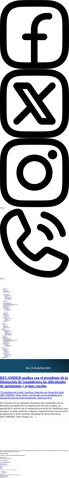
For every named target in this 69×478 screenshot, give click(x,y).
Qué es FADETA (5, 288)
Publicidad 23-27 (7, 315)
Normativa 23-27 (7, 316)
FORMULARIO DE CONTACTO (4, 465)
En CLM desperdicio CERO (6, 302)
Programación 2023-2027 (6, 330)
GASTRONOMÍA (5, 308)
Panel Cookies (2, 477)
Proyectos (3, 292)
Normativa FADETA (6, 320)
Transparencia (3, 312)
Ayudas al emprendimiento (8, 299)
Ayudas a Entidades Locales (8, 297)
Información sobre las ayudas (8, 295)
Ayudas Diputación (5, 301)
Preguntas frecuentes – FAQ (6, 291)
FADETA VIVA (5, 306)
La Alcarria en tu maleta (6, 343)
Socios (4, 289)
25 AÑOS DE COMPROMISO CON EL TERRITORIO (10, 304)
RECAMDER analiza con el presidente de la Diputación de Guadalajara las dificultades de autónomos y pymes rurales (34, 382)
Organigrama (5, 314)
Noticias (3, 311)
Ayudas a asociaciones (7, 298)
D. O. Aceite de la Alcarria (8, 345)
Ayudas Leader (3, 293)
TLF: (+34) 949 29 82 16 (5, 462)
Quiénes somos (3, 287)
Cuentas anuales (5, 321)
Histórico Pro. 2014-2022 (6, 353)
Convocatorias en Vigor (6, 294)
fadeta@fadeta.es (3, 463)
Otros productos (7, 310)
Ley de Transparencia (6, 348)
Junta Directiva (5, 325)
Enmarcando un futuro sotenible (7, 303)
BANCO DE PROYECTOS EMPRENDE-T (9, 340)
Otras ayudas (4, 300)
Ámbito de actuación (5, 290)
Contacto (3, 322)
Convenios (4, 317)
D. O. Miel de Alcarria (7, 309)
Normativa (6, 296)
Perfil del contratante (5, 313)
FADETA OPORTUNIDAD (7, 305)
